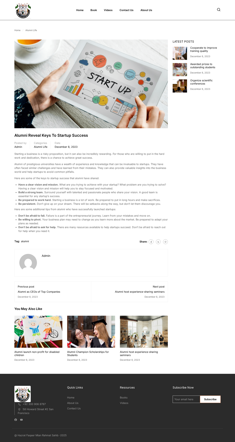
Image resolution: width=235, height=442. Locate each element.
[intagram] (21, 420)
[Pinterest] (165, 241)
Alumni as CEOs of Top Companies (39, 291)
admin (18, 146)
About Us (146, 10)
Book (93, 10)
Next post (158, 286)
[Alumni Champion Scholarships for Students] (91, 331)
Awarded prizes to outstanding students (202, 65)
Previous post (26, 286)
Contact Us (126, 10)
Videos (108, 10)
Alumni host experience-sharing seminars (139, 291)
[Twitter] (158, 241)
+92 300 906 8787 (34, 404)
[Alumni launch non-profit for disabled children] (38, 331)
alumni (25, 241)
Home (79, 10)
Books (123, 397)
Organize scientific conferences (201, 82)
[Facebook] (151, 241)
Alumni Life (31, 30)
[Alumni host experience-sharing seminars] (144, 331)
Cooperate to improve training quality (203, 49)
